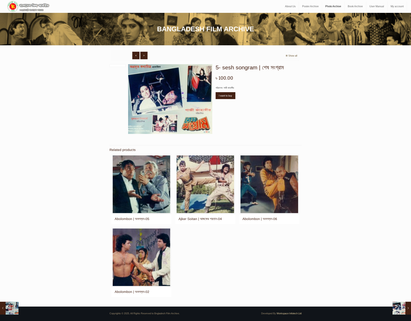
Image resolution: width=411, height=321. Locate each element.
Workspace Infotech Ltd (289, 313)
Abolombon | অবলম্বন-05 (132, 219)
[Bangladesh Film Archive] (29, 6)
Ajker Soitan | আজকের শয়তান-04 (200, 219)
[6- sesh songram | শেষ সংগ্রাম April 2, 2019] (402, 308)
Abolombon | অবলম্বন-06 (259, 219)
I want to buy (225, 95)
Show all (292, 55)
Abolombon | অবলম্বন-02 (132, 292)
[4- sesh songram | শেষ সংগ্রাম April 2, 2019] (9, 308)
